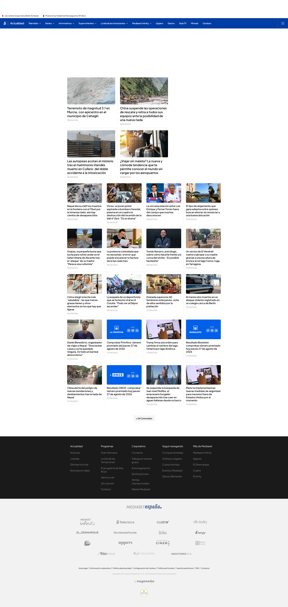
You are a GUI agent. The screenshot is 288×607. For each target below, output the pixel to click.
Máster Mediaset (141, 489)
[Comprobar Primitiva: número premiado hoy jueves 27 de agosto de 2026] (124, 329)
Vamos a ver (107, 477)
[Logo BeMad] (87, 543)
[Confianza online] (144, 595)
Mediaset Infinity (202, 452)
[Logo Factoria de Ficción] (125, 532)
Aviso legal (83, 568)
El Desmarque (201, 464)
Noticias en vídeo (80, 470)
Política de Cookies (166, 568)
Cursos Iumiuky (171, 464)
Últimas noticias (79, 464)
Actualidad (17, 23)
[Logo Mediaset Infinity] (87, 522)
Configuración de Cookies (144, 568)
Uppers (197, 458)
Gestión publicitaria (184, 568)
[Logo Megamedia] (145, 581)
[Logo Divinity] (200, 522)
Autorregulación (141, 468)
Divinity (197, 476)
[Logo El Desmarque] (87, 533)
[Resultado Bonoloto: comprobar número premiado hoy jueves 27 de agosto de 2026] (203, 329)
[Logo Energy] (200, 532)
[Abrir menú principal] (282, 23)
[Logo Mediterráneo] (181, 553)
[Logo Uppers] (125, 543)
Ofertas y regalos (172, 458)
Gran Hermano (109, 452)
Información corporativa (100, 568)
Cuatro (197, 470)
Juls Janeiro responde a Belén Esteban (21, 16)
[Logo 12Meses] (200, 543)
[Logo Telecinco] (125, 522)
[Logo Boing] (163, 532)
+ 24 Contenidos (144, 418)
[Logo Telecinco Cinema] (163, 543)
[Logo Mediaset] (144, 508)
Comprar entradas (172, 452)
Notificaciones (140, 473)
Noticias (75, 452)
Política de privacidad (122, 568)
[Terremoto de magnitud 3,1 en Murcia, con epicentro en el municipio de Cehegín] (91, 90)
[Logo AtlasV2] (106, 553)
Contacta (137, 452)
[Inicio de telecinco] (5, 23)
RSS (197, 568)
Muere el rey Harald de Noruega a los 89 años (65, 16)
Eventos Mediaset (172, 470)
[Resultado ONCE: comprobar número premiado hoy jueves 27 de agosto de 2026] (124, 375)
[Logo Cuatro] (163, 522)
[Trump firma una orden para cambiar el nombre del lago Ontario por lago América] (163, 329)
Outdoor (106, 489)
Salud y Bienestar (172, 476)
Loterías (74, 458)
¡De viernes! (107, 483)
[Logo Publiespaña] (144, 553)
